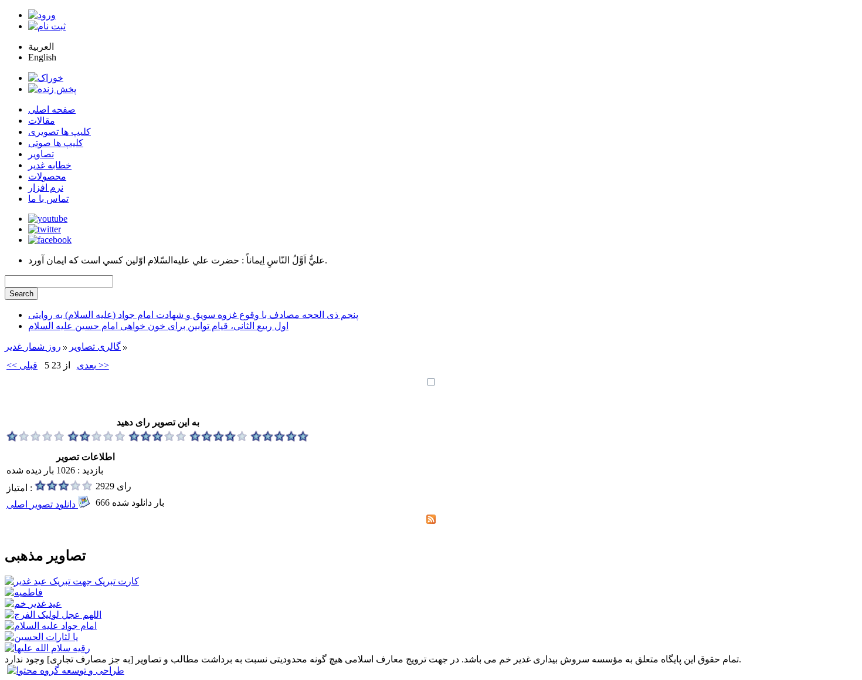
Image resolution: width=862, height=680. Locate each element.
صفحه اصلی (52, 109)
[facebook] (50, 240)
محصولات (47, 176)
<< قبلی (22, 365)
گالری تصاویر (95, 346)
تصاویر (41, 154)
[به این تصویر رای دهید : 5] (279, 439)
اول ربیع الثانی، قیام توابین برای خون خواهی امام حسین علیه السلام (158, 326)
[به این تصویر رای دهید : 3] (157, 439)
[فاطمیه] (24, 592)
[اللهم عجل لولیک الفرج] (53, 615)
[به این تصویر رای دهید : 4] (218, 439)
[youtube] (47, 219)
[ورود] (42, 15)
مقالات (41, 121)
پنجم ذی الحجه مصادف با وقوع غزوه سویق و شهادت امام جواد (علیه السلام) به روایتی (193, 315)
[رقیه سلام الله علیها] (47, 648)
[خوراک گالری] (431, 521)
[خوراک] (45, 78)
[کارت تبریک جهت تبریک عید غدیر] (72, 581)
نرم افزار (45, 187)
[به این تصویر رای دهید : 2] (96, 439)
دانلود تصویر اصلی (42, 504)
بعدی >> (93, 365)
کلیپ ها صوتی (55, 143)
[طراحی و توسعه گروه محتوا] (65, 670)
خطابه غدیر (50, 165)
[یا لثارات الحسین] (41, 637)
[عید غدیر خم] (33, 603)
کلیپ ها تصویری (59, 132)
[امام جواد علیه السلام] (51, 626)
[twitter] (44, 229)
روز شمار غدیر (33, 346)
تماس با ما (48, 199)
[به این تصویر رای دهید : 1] (35, 439)
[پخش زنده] (52, 89)
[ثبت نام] (47, 26)
